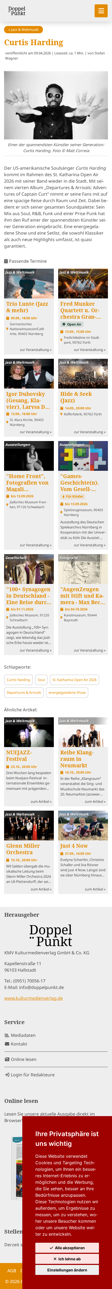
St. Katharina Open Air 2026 (74, 679)
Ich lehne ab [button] (69, 1259)
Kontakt (18, 1044)
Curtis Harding (18, 679)
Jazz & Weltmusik (25, 29)
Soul (41, 679)
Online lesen (23, 1059)
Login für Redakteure (32, 1075)
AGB (11, 1271)
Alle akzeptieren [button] (70, 1247)
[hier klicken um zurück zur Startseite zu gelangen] (16, 10)
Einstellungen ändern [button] (67, 1270)
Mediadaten (23, 1035)
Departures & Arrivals (24, 692)
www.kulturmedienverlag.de (33, 998)
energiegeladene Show (67, 692)
